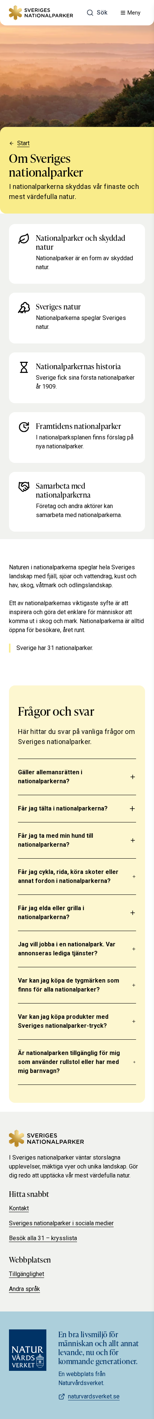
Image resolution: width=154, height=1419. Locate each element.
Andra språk (24, 1288)
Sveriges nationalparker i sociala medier (61, 1223)
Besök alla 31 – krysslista (43, 1238)
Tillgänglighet (26, 1274)
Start (23, 143)
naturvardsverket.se (94, 1396)
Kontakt (19, 1208)
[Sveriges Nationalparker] (41, 12)
